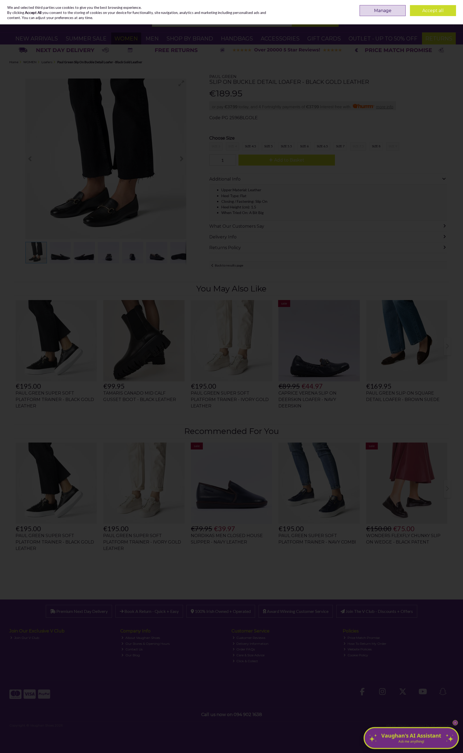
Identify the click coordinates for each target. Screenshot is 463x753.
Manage (382, 10)
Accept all (433, 10)
